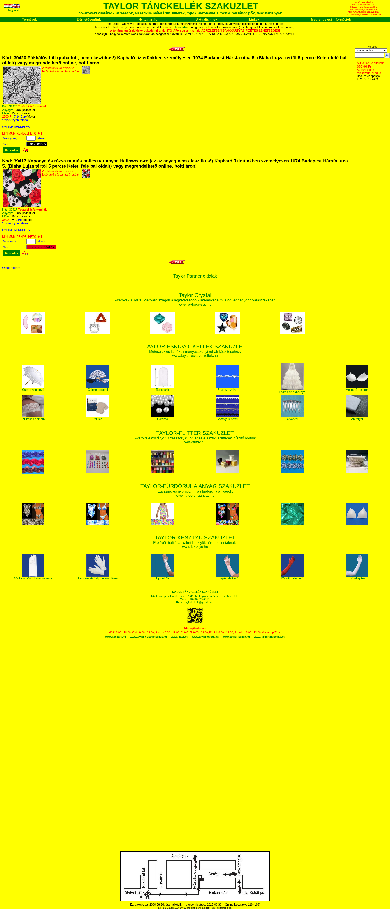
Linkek (254, 19)
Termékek (29, 19)
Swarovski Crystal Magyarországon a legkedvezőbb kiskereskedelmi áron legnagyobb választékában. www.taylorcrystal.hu (195, 300)
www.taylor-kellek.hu (236, 636)
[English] (16, 7)
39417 (13, 209)
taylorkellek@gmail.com (199, 602)
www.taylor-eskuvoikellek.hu (148, 636)
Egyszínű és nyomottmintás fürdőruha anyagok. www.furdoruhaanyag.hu (195, 491)
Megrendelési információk (331, 19)
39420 (13, 106)
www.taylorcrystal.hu (205, 636)
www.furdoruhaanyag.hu (269, 636)
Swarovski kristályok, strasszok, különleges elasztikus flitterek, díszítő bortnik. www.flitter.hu (195, 438)
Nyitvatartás (148, 19)
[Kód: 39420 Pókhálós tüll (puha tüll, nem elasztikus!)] (22, 103)
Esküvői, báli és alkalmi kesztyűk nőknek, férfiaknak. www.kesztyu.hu (195, 542)
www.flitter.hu (179, 636)
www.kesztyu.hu (115, 636)
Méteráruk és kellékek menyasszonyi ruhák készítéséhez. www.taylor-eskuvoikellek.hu (195, 351)
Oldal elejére (11, 268)
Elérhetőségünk (89, 19)
